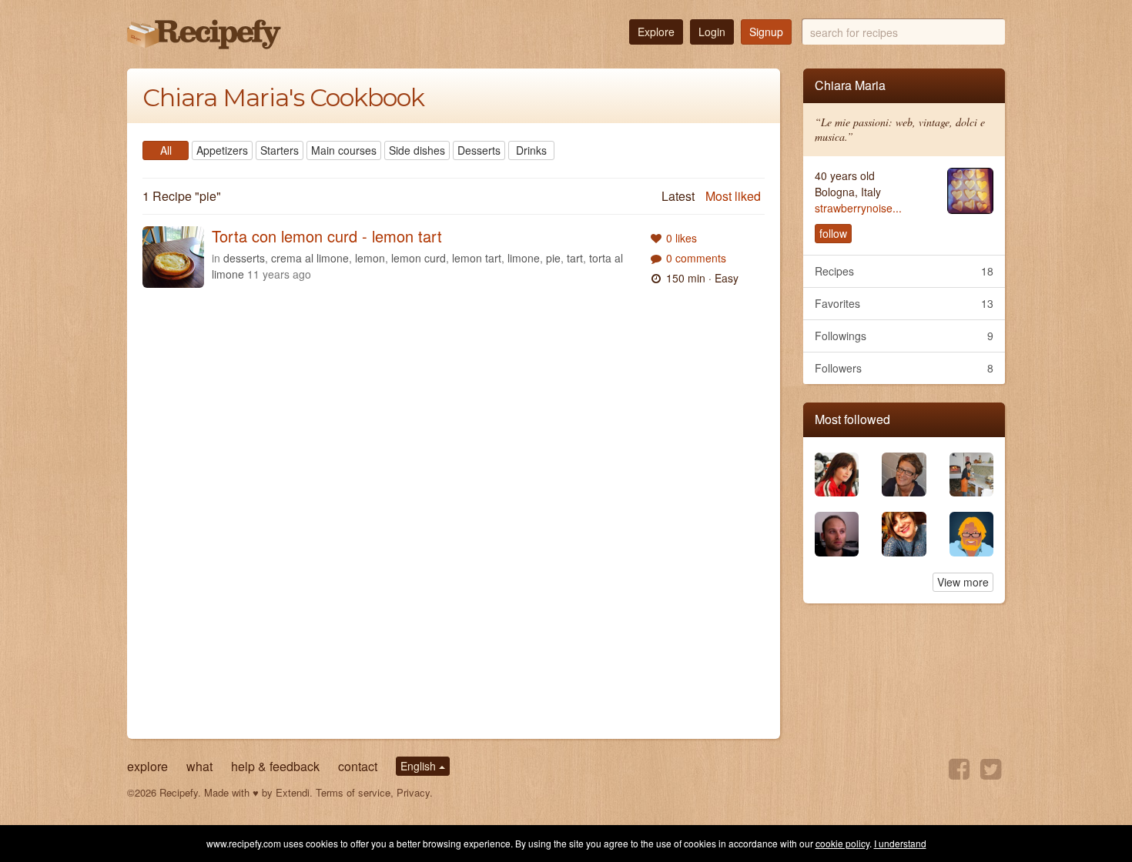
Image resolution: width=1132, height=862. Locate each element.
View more (963, 582)
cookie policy (842, 843)
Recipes (904, 271)
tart (575, 258)
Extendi (293, 792)
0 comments (696, 258)
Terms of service (353, 792)
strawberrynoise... (858, 208)
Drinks (531, 150)
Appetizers (222, 150)
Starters (279, 150)
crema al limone (310, 258)
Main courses (344, 150)
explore (147, 766)
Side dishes (417, 150)
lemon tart (476, 258)
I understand (900, 843)
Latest (678, 196)
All (166, 150)
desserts (244, 258)
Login (711, 31)
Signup (766, 31)
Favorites (904, 303)
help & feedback (275, 766)
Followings (904, 335)
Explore (656, 31)
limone (523, 258)
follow (833, 233)
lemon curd (418, 258)
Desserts (479, 150)
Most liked (733, 196)
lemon (370, 258)
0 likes (681, 238)
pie (553, 258)
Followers (904, 368)
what (199, 766)
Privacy (413, 792)
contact (357, 766)
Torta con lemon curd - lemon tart (327, 236)
